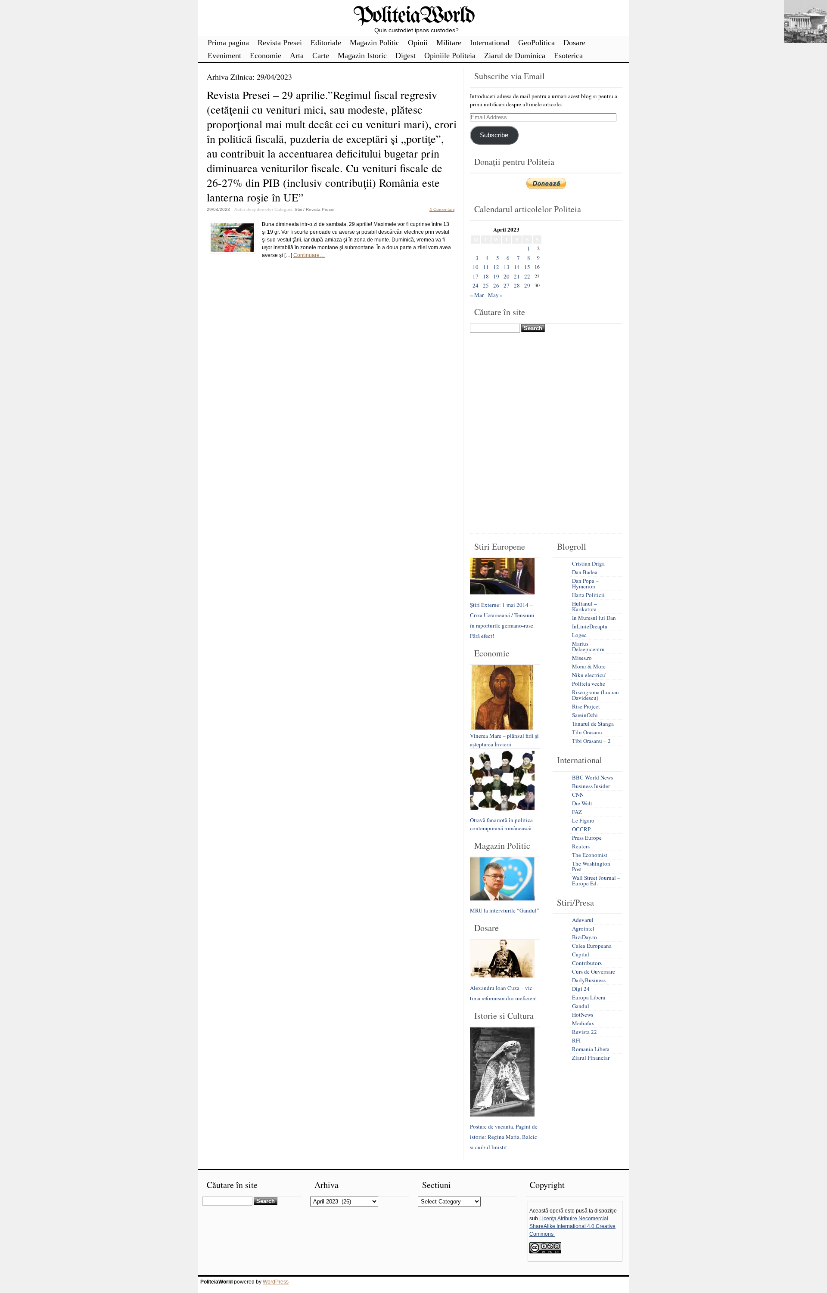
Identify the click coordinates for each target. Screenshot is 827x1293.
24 (476, 285)
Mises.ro (582, 658)
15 (527, 267)
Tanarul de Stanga (593, 723)
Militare (448, 42)
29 (527, 285)
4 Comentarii (441, 209)
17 (476, 276)
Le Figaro (583, 820)
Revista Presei (280, 42)
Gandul (580, 1006)
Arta (297, 55)
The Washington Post (591, 866)
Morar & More (589, 666)
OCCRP (581, 829)
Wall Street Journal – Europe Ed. (596, 880)
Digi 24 (581, 989)
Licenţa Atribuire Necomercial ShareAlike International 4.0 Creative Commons (572, 1226)
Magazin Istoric (362, 55)
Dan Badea (584, 572)
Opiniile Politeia (450, 55)
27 (507, 285)
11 (486, 267)
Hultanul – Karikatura (584, 606)
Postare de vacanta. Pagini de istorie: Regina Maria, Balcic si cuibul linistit (504, 1137)
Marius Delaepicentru (588, 646)
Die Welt (582, 803)
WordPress (276, 1282)
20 (507, 276)
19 (496, 276)
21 (517, 276)
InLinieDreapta (589, 626)
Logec (579, 635)
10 (476, 267)
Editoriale (326, 42)
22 (527, 276)
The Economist (589, 855)
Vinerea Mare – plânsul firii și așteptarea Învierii (504, 740)
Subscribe (494, 135)
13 (507, 267)
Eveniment (224, 55)
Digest (405, 55)
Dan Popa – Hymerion (585, 583)
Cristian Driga (588, 563)
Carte (320, 55)
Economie (265, 55)
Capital (580, 954)
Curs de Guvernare (593, 971)
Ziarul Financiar (590, 1057)
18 (486, 276)
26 (496, 285)
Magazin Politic (374, 42)
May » (495, 295)
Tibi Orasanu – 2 (591, 741)
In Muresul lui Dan (594, 618)
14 (517, 267)
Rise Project (586, 706)
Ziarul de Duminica (514, 55)
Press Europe (587, 837)
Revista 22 (584, 1032)
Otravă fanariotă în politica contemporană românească (501, 824)
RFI (576, 1040)
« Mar (477, 295)
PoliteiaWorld (413, 16)
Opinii (418, 42)
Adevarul (583, 920)
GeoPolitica (536, 42)
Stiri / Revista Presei (314, 209)
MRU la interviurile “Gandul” (504, 910)
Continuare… (309, 255)
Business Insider (591, 786)
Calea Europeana (592, 946)
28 (517, 285)
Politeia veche (588, 683)
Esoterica (568, 55)
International (490, 42)
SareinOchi (585, 715)
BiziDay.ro (584, 937)
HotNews (582, 1014)
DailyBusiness (589, 980)
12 (496, 267)
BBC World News (592, 777)
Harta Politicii (588, 595)
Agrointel (583, 928)
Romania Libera (590, 1049)
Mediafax (583, 1023)
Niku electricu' (589, 675)
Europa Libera (588, 997)
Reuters (581, 846)
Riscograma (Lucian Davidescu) (595, 695)
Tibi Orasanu (587, 732)
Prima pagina (228, 42)
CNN (578, 794)
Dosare (574, 42)
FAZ (577, 812)
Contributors (587, 963)
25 (486, 285)
